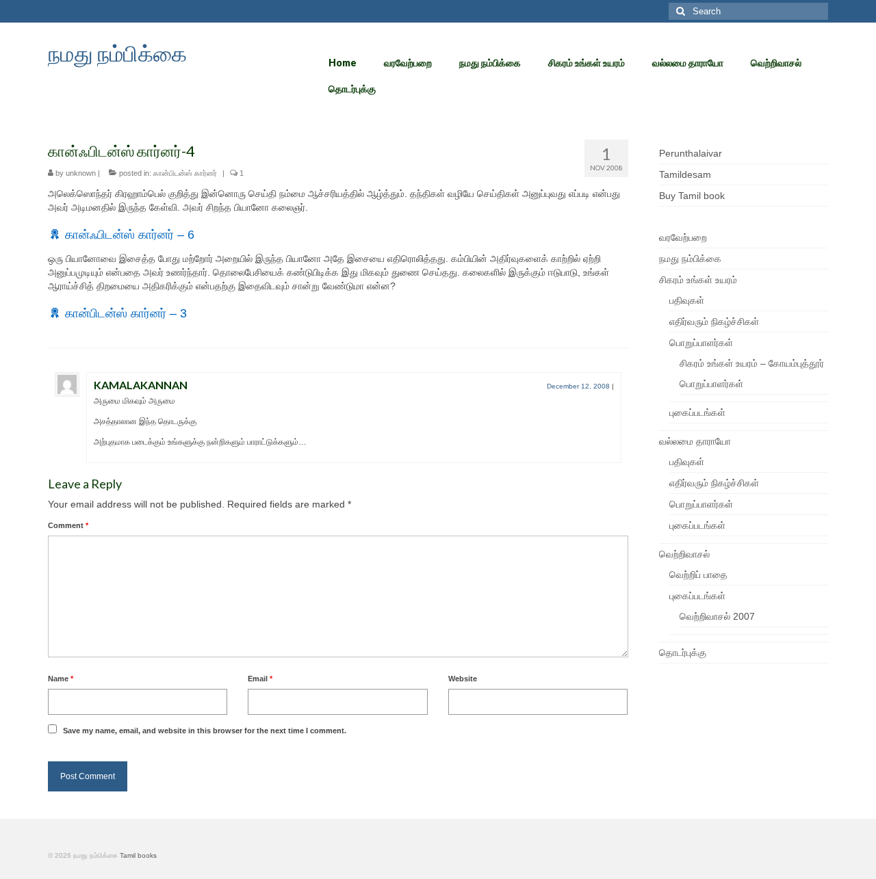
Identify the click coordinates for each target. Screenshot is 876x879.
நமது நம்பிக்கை (117, 53)
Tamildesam (685, 174)
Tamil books (138, 855)
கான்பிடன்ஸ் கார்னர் (185, 173)
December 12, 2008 (578, 386)
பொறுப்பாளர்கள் (701, 342)
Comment (68, 525)
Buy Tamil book (692, 195)
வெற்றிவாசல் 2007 (717, 616)
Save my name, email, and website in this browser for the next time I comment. (204, 730)
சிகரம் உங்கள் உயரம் (698, 279)
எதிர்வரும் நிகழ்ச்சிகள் (714, 321)
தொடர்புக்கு (682, 652)
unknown (81, 173)
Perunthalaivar (690, 153)
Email (260, 678)
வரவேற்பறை (683, 237)
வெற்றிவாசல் (684, 554)
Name (60, 678)
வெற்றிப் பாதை (698, 574)
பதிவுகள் (686, 300)
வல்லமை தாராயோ (695, 441)
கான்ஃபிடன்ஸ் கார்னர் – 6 (129, 234)
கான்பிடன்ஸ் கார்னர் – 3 (126, 313)
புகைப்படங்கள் (697, 412)
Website (462, 678)
